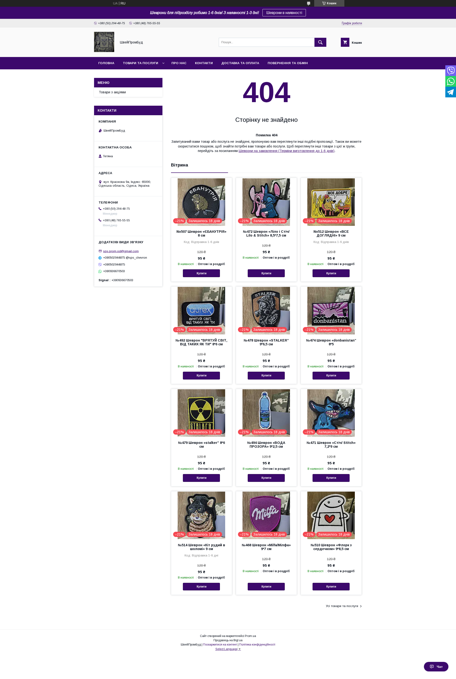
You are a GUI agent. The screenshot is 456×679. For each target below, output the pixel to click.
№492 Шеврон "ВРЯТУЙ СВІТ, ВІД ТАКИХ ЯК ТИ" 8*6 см (201, 342)
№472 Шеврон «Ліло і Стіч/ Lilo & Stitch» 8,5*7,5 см (266, 233)
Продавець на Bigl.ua (228, 640)
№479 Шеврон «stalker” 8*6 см (201, 444)
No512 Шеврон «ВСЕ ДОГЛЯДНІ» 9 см (331, 233)
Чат (440, 667)
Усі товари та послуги (342, 606)
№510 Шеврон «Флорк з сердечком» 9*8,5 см (331, 547)
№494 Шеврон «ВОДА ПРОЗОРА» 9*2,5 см (266, 444)
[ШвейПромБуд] (104, 51)
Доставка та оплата (240, 63)
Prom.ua (250, 636)
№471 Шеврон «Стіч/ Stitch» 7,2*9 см (331, 444)
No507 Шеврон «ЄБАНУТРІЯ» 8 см (201, 233)
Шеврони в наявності (284, 13)
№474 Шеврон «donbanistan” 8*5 (331, 342)
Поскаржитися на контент (220, 644)
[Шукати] (320, 42)
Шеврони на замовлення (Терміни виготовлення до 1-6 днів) (286, 151)
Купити (201, 273)
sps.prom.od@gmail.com (121, 251)
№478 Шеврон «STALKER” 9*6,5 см (266, 342)
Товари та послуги (140, 63)
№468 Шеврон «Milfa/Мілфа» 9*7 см (266, 547)
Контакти (204, 63)
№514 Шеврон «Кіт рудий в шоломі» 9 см (201, 547)
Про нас (178, 63)
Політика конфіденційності (257, 644)
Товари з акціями (112, 92)
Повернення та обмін (288, 63)
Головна (106, 63)
